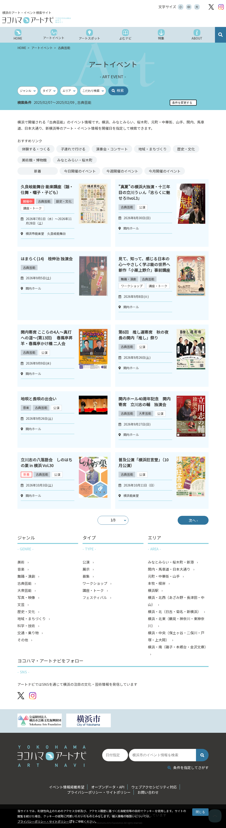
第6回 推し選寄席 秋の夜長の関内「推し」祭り (143, 334)
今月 (165, 171)
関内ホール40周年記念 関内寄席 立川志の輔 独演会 (145, 401)
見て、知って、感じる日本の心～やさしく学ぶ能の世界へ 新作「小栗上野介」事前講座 (144, 264)
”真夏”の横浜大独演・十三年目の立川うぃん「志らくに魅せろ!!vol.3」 (144, 192)
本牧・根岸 (157, 583)
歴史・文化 (186, 149)
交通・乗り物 (28, 632)
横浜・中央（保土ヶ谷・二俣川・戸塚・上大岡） (176, 636)
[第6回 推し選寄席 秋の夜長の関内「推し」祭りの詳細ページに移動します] (191, 355)
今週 (122, 171)
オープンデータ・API (107, 787)
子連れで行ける (73, 149)
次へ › (193, 520)
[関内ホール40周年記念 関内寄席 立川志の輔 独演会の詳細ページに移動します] (191, 419)
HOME (22, 48)
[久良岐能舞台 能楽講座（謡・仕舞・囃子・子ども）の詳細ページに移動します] (93, 213)
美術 (21, 562)
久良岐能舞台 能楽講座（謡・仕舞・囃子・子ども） (47, 189)
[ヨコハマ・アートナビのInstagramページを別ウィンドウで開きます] (221, 7)
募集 (86, 576)
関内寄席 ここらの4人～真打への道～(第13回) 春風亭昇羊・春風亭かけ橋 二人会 (47, 337)
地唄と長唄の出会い (38, 398)
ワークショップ (132, 286)
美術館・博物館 (34, 160)
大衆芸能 (145, 413)
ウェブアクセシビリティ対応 (154, 787)
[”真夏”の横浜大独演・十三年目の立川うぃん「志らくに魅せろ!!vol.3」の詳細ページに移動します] (191, 213)
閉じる (200, 812)
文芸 (21, 604)
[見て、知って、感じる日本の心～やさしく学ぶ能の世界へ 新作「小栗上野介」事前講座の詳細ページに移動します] (191, 286)
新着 (37, 171)
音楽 (26, 407)
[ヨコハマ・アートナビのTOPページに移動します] (57, 20)
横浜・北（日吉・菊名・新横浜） (175, 611)
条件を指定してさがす (191, 767)
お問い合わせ (148, 792)
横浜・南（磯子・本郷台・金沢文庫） (178, 646)
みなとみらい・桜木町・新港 (171, 562)
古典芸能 (44, 201)
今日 (80, 171)
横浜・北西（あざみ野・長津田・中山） (176, 601)
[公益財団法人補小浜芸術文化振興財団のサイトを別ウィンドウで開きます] (39, 721)
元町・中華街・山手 (164, 576)
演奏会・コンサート (112, 149)
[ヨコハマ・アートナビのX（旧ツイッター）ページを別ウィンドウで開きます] (211, 7)
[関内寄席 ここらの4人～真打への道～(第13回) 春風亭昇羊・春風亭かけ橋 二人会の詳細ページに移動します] (93, 355)
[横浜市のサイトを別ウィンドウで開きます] (88, 721)
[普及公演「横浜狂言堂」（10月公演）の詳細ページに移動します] (191, 480)
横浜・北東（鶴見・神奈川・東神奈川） (176, 622)
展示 (86, 569)
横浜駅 (153, 590)
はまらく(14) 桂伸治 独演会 (47, 258)
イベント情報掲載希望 (66, 787)
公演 (142, 207)
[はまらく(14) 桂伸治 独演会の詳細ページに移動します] (93, 286)
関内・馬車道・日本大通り (169, 569)
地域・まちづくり (152, 149)
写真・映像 (26, 597)
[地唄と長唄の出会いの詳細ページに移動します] (93, 419)
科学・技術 (26, 625)
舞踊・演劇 (128, 279)
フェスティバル (95, 597)
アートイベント (42, 48)
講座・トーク (32, 208)
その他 (23, 639)
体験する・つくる (36, 149)
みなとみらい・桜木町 (74, 160)
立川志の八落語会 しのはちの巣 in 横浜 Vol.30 (46, 462)
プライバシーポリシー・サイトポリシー (43, 821)
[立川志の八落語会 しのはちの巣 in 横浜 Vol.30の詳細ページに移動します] (93, 480)
